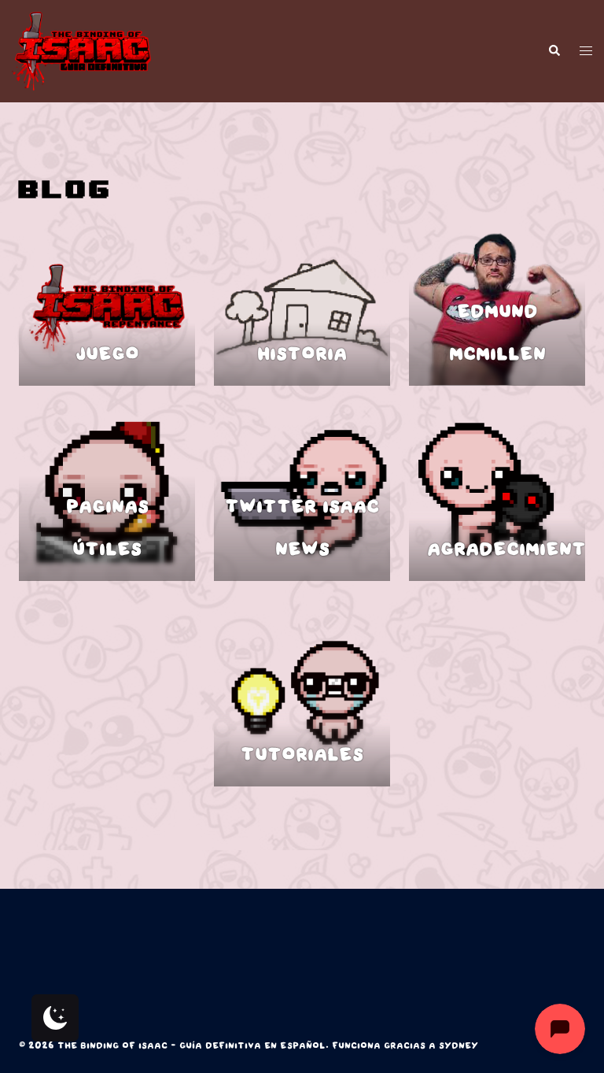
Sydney (458, 1046)
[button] (553, 51)
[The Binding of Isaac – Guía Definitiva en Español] (81, 51)
